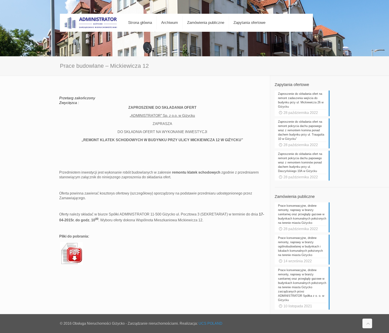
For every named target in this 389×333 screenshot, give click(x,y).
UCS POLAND (210, 323)
